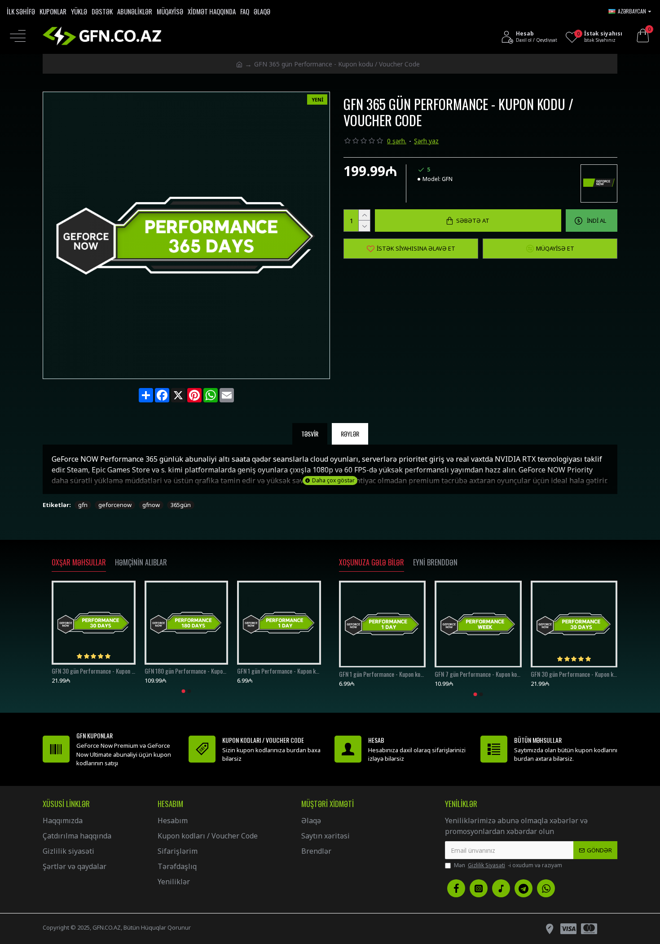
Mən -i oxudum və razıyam (508, 865)
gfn (83, 505)
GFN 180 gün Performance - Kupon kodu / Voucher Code (187, 671)
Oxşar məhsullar (79, 563)
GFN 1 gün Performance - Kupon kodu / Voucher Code (279, 671)
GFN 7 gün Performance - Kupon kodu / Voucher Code (478, 674)
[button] (183, 691)
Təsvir (309, 433)
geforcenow (115, 505)
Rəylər (350, 433)
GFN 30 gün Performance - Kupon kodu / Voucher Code (94, 671)
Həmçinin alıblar (141, 563)
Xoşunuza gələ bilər (371, 563)
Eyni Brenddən (435, 563)
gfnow (151, 505)
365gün (181, 505)
